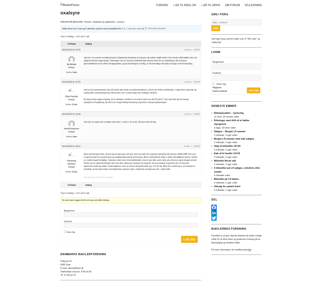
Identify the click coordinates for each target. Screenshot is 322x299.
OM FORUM (232, 5)
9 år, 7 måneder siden (132, 28)
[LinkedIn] (236, 212)
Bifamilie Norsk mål (225, 160)
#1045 (197, 50)
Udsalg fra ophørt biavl (227, 186)
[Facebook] (236, 207)
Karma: (69, 72)
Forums (87, 22)
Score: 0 (188, 50)
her (249, 249)
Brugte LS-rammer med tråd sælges (234, 138)
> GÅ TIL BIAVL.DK (184, 5)
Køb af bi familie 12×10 (227, 153)
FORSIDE (162, 5)
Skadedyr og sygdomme (104, 22)
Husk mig (71, 232)
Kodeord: (68, 221)
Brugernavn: (69, 211)
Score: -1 (188, 146)
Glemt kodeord (220, 91)
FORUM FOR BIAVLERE (71, 22)
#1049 (197, 82)
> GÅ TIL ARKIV (210, 5)
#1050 (197, 114)
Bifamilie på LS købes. (226, 179)
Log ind (189, 239)
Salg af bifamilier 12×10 (227, 146)
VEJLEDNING (253, 5)
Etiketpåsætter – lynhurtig (229, 113)
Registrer (217, 87)
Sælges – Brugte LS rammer (230, 131)
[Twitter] (236, 218)
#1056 (197, 146)
